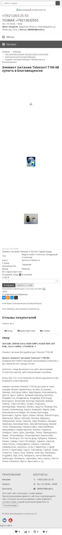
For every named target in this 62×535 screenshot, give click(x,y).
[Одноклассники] (8, 297)
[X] (16, 297)
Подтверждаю (10, 505)
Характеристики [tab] (27, 330)
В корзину (9, 285)
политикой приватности (37, 502)
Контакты (7, 488)
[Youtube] (10, 520)
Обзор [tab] (9, 330)
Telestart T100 (43, 352)
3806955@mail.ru (45, 488)
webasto (11, 309)
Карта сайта (6, 525)
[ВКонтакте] (4, 297)
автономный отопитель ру (27, 309)
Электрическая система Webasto (27, 303)
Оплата (6, 484)
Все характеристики (12, 271)
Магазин (6, 479)
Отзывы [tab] (46, 330)
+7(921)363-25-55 (15, 15)
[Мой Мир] (12, 297)
